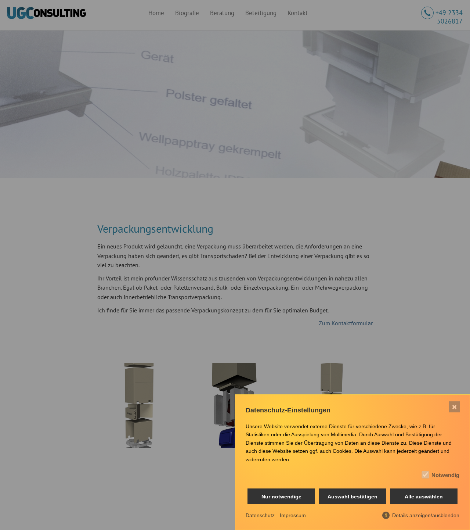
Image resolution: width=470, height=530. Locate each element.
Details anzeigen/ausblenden (425, 515)
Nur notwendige (281, 496)
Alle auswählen (424, 496)
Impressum (293, 515)
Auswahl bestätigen (352, 496)
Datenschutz (260, 515)
